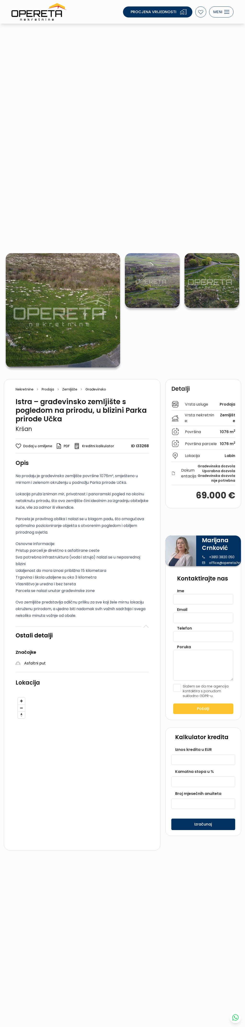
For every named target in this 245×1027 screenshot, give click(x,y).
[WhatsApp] (235, 1017)
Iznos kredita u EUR (193, 749)
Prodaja (48, 389)
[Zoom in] (21, 701)
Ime (180, 591)
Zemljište (69, 389)
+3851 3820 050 (221, 557)
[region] (82, 767)
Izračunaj (203, 824)
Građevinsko (95, 389)
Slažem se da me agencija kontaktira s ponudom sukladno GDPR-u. (205, 691)
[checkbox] (177, 688)
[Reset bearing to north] (21, 714)
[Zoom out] (21, 707)
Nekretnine (24, 389)
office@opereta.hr (224, 562)
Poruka (184, 647)
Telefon (184, 628)
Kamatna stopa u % (194, 771)
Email (182, 609)
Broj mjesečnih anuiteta (198, 793)
